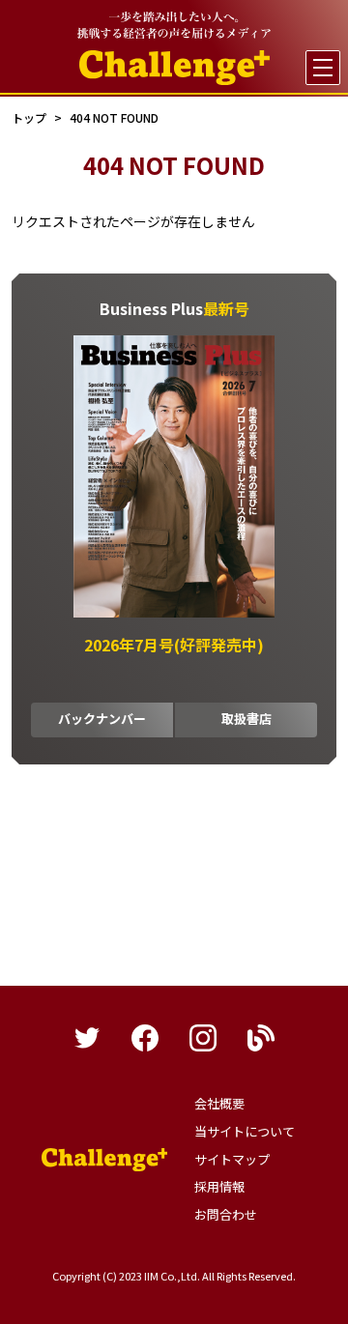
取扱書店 (246, 718)
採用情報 (219, 1186)
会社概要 (219, 1103)
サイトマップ (232, 1159)
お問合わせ (225, 1214)
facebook (145, 1037)
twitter (87, 1037)
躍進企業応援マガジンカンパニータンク (104, 1159)
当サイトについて (244, 1131)
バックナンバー (102, 718)
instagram (203, 1037)
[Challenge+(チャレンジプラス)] (174, 67)
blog (261, 1037)
